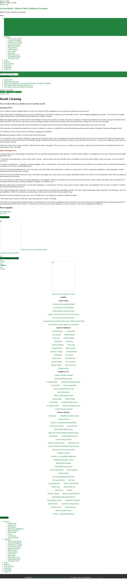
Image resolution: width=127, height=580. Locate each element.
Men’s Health (12, 29)
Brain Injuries (53, 436)
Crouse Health (55, 385)
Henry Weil (56, 338)
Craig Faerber (70, 331)
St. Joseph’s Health (53, 405)
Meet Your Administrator (15, 26)
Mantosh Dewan (57, 348)
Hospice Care (59, 490)
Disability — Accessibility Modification (63, 456)
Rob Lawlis (69, 355)
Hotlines (69, 490)
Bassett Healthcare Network (63, 378)
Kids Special (12, 24)
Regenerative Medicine (72, 500)
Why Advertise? (9, 63)
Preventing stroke (5, 211)
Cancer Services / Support (63, 439)
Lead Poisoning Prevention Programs (63, 497)
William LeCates (63, 368)
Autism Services (72, 426)
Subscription (8, 67)
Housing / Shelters (53, 493)
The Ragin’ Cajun (13, 58)
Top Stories (18, 92)
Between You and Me (15, 38)
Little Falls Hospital (63, 392)
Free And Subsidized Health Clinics (63, 476)
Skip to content (4, 1)
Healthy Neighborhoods (70, 483)
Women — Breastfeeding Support (63, 514)
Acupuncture (52, 416)
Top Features (12, 33)
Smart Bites (11, 53)
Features (6, 19)
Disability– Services (63, 453)
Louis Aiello (71, 344)
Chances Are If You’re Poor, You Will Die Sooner (63, 314)
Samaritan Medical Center (69, 402)
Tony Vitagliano (70, 361)
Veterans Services (70, 507)
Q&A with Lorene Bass (11, 81)
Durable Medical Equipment (63, 466)
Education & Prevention (63, 463)
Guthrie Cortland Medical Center (63, 388)
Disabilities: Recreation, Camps (63, 459)
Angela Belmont (57, 331)
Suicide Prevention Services (70, 503)
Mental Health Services (54, 500)
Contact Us (7, 69)
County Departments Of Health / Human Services (63, 446)
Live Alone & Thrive (14, 44)
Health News (12, 22)
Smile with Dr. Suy (14, 54)
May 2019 (3, 213)
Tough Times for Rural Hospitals (63, 307)
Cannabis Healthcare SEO (69, 436)
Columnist (7, 37)
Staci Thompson (70, 358)
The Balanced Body (14, 56)
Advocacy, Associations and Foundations (63, 422)
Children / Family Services (56, 443)
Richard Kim (58, 355)
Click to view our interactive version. (63, 294)
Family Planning (72, 470)
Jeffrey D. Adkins (96, 577)
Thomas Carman (56, 365)
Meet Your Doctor (13, 28)
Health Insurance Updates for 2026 (64, 311)
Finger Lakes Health (69, 385)
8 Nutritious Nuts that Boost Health (63, 304)
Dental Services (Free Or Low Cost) (63, 449)
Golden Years (12, 20)
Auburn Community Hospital (63, 375)
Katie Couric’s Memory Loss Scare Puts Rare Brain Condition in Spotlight (27, 83)
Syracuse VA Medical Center (71, 405)
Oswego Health (70, 399)
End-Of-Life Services (56, 470)
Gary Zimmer (56, 334)
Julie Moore (69, 341)
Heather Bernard (69, 334)
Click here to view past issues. (9, 253)
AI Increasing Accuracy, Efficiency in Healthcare (63, 324)
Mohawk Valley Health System (63, 395)
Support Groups (56, 507)
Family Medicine (63, 473)
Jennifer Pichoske (68, 338)
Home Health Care (69, 487)
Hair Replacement (54, 483)
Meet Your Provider (14, 46)
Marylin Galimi (70, 348)
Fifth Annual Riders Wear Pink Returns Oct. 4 (18, 85)
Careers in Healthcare (14, 40)
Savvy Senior (12, 51)
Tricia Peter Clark (70, 365)
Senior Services (53, 503)
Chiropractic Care (73, 443)
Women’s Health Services (63, 510)
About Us (7, 62)
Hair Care (71, 480)
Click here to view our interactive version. (34, 249)
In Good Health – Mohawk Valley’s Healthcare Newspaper (24, 8)
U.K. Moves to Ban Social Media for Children (18, 87)
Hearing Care (56, 487)
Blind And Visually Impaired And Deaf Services (63, 432)
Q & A (10, 31)
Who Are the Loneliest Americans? (64, 317)
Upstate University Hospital (63, 409)
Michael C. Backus (57, 351)
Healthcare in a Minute (15, 42)
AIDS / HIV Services (56, 426)
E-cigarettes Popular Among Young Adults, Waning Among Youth (63, 321)
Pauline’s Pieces (13, 49)
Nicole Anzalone (71, 351)
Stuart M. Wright (56, 361)
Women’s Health (13, 35)
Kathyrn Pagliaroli (58, 344)
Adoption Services (63, 419)
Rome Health (53, 402)
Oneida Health (56, 399)
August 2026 (8, 79)
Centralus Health (52, 382)
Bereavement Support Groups (63, 429)
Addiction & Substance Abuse (69, 416)
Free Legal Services (58, 480)
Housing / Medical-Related (71, 493)
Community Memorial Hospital (70, 382)
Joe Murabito (58, 341)
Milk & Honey (12, 47)
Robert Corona (56, 358)
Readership (7, 65)
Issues (6, 60)
